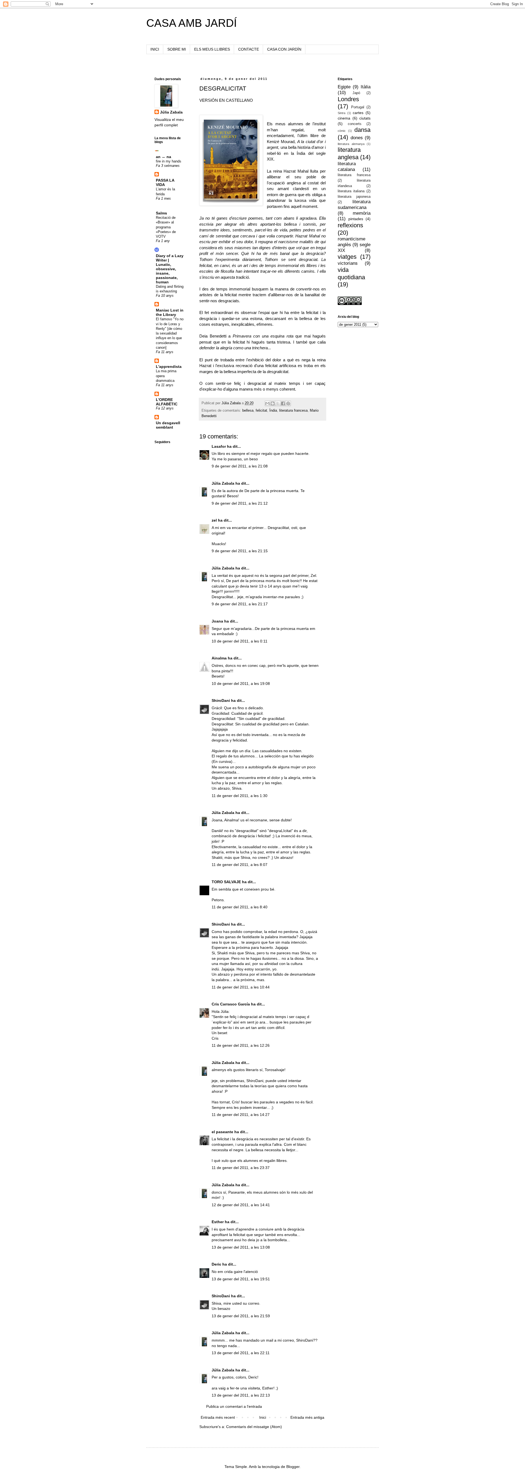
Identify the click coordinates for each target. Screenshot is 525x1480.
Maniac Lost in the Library (169, 312)
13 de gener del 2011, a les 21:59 (241, 1316)
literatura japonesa (354, 197)
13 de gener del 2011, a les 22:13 (241, 1395)
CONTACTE (248, 49)
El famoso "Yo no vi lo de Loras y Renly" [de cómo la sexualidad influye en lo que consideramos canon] (169, 333)
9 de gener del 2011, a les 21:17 (240, 604)
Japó (356, 93)
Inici (262, 1417)
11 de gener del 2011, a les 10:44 (241, 987)
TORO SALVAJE (226, 882)
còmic (342, 130)
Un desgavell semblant (168, 425)
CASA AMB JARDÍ (191, 23)
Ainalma (219, 658)
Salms (161, 213)
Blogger (292, 1466)
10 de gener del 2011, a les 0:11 (239, 641)
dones (357, 137)
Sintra (341, 113)
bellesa (247, 410)
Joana (217, 621)
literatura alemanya (351, 144)
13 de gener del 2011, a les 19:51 (241, 1279)
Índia (273, 410)
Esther (218, 1222)
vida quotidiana (351, 273)
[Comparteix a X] (278, 403)
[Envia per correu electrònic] (267, 403)
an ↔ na (163, 157)
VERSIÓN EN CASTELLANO (226, 100)
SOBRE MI (176, 49)
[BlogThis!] (272, 403)
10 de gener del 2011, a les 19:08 (241, 683)
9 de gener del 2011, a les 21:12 (240, 503)
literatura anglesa (349, 153)
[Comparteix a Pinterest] (288, 403)
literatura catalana (347, 166)
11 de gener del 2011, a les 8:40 (239, 907)
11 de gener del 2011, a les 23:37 (241, 1167)
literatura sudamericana (354, 204)
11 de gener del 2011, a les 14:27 (241, 1114)
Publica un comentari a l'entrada (234, 1406)
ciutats (365, 118)
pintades (355, 219)
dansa (362, 129)
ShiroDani (221, 700)
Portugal (357, 107)
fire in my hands (168, 161)
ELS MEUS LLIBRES (212, 49)
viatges (347, 256)
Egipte (344, 86)
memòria (362, 213)
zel (214, 520)
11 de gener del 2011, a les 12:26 (241, 1045)
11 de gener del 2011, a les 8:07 (239, 864)
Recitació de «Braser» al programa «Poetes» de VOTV (166, 227)
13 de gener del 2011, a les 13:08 (241, 1247)
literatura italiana (351, 191)
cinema (344, 118)
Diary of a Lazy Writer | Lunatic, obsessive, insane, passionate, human (169, 269)
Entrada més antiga (307, 1417)
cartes (358, 113)
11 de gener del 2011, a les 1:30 (239, 795)
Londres (348, 99)
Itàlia (366, 86)
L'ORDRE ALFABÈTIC (166, 401)
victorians (348, 263)
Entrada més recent (218, 1417)
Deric (216, 1264)
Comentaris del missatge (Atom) (254, 1426)
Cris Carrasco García (231, 1004)
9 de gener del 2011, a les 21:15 (240, 551)
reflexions (350, 225)
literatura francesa (293, 410)
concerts (354, 124)
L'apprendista (169, 366)
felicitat (261, 410)
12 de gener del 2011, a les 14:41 (241, 1205)
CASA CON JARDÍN (284, 49)
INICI (154, 49)
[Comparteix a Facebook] (283, 403)
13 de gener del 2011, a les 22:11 (241, 1353)
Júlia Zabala (223, 483)
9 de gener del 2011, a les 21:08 (240, 466)
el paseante (222, 1132)
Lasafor (219, 446)
